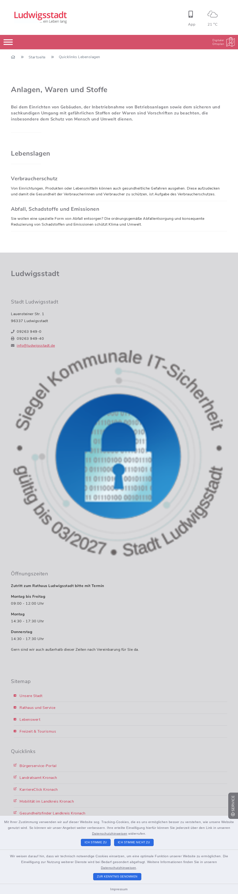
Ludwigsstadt (35, 274)
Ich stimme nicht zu (134, 842)
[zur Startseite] (40, 17)
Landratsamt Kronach (38, 777)
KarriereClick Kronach (39, 789)
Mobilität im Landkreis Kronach (47, 801)
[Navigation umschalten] (8, 42)
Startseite (38, 57)
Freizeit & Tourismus (38, 731)
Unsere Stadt (31, 695)
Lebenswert (30, 719)
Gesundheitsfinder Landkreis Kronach (53, 813)
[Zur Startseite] (13, 57)
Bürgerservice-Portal (38, 765)
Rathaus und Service (38, 707)
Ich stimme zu (96, 842)
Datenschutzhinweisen (109, 833)
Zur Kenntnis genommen (117, 876)
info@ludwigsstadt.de (36, 345)
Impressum (119, 889)
